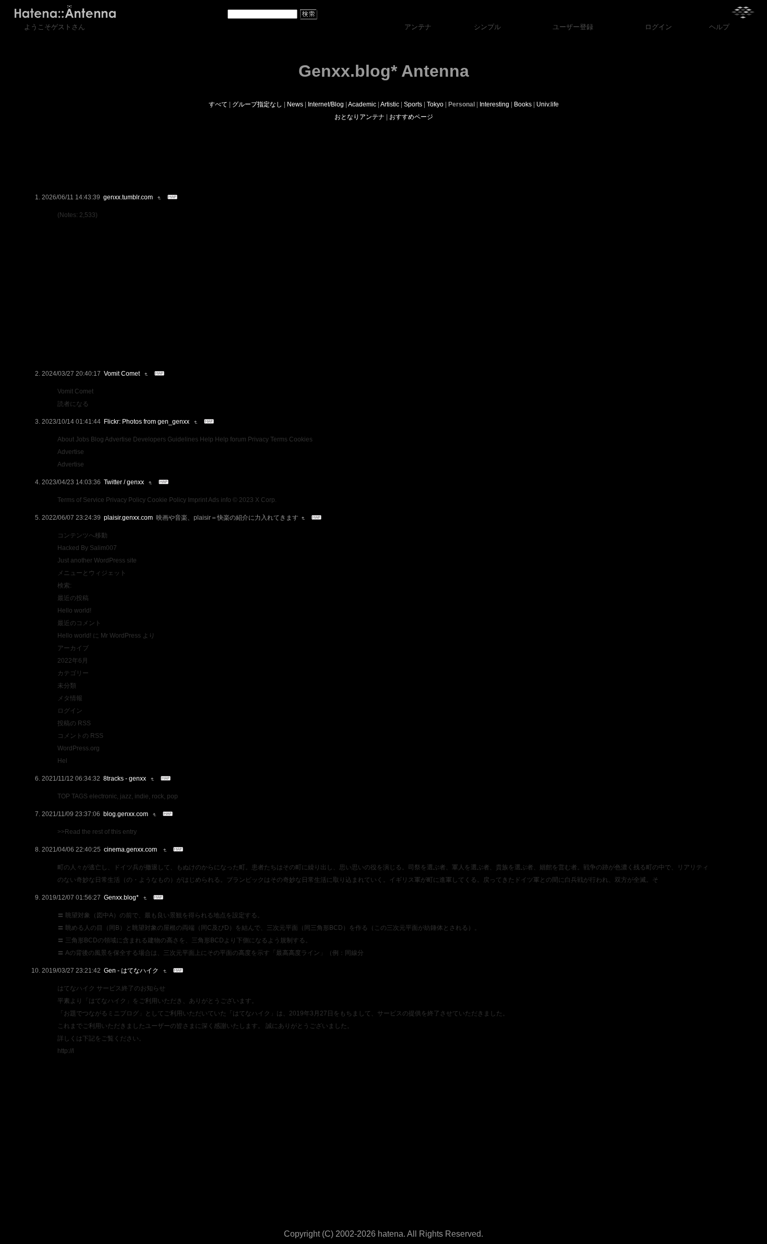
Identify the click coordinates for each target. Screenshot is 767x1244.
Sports (413, 104)
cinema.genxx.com (131, 849)
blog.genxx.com (125, 814)
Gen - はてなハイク (131, 970)
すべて (218, 104)
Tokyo (435, 104)
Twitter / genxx (124, 482)
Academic (362, 104)
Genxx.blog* (121, 897)
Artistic (389, 104)
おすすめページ (411, 117)
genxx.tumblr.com (128, 197)
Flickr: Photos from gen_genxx (146, 421)
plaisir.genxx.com (128, 517)
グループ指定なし (257, 104)
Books (523, 104)
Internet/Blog (326, 104)
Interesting (494, 104)
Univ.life (547, 104)
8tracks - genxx (124, 778)
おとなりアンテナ (359, 117)
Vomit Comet (122, 373)
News (295, 104)
